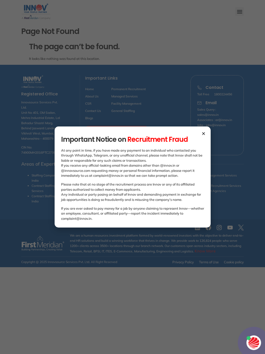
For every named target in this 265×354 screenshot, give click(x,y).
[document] (132, 177)
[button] (203, 134)
